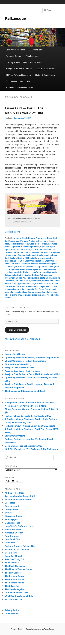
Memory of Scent (13, 529)
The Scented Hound (14, 582)
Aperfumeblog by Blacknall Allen (21, 496)
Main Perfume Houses (15, 49)
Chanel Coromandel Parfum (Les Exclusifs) (26, 360)
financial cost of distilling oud (43, 263)
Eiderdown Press (13, 515)
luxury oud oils (15, 272)
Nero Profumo (12, 535)
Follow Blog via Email (17, 329)
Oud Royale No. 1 (22, 280)
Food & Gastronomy (14, 81)
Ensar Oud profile (13, 263)
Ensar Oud (52, 238)
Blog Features (32, 56)
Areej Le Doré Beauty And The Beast (22, 370)
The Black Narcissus (15, 565)
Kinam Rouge (26, 269)
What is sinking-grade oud (29, 294)
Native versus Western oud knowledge (40, 272)
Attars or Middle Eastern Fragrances (29, 238)
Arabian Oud (36, 249)
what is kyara (11, 294)
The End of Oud (41, 289)
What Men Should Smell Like (19, 595)
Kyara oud (37, 269)
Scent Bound (11, 552)
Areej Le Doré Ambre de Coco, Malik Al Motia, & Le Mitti (32, 374)
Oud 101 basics (24, 275)
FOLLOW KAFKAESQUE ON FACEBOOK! (23, 339)
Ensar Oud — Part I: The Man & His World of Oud (24, 110)
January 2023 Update (15, 354)
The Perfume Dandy (14, 575)
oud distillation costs (36, 277)
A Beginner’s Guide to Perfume (19, 68)
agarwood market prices (36, 243)
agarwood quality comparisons (25, 246)
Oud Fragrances (12, 240)
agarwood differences (14, 243)
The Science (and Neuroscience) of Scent (25, 390)
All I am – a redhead (14, 492)
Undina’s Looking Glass (16, 592)
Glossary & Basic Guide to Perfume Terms (23, 62)
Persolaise (10, 542)
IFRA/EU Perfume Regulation (18, 74)
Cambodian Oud (36, 252)
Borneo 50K (22, 252)
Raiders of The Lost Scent (17, 549)
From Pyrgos (11, 519)
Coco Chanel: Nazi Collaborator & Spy (23, 445)
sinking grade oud (17, 286)
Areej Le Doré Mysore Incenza (19, 367)
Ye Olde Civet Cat (13, 599)
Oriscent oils (10, 275)
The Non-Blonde (13, 572)
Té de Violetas (12, 562)
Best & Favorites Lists (46, 68)
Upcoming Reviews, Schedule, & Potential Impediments (32, 357)
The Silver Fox (12, 585)
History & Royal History (45, 74)
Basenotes (10, 502)
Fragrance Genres (13, 56)
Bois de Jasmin (12, 505)
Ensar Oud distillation (34, 260)
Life (28, 81)
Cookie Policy (11, 613)
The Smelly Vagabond (15, 589)
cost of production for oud (23, 255)
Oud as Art (21, 277)
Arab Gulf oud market (20, 249)
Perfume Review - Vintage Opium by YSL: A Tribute (30, 425)
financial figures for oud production (20, 266)
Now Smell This (12, 539)
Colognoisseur (12, 509)
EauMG (8, 512)
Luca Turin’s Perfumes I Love (19, 525)
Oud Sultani (36, 280)
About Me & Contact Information (19, 87)
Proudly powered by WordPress (40, 629)
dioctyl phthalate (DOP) (19, 257)
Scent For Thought (14, 555)
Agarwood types (47, 246)
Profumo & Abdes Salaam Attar (20, 546)
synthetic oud (47, 286)
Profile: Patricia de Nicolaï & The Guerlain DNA (28, 415)
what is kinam (52, 292)
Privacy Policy (12, 610)
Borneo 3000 (10, 252)
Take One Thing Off (14, 559)
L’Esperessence (12, 522)
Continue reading (14, 231)
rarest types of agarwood (23, 283)
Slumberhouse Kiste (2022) (18, 364)
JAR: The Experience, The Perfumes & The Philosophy (31, 449)
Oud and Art (37, 275)
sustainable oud (33, 286)
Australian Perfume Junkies (18, 499)
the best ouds (28, 289)
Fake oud (25, 263)
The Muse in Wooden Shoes (18, 569)
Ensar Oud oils (51, 260)
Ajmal (7, 249)
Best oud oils (49, 249)
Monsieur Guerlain (14, 532)
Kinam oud (14, 269)
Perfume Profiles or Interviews (34, 240)
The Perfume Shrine (14, 579)
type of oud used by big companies (29, 292)
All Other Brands (36, 49)
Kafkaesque (15, 18)
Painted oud (47, 280)
